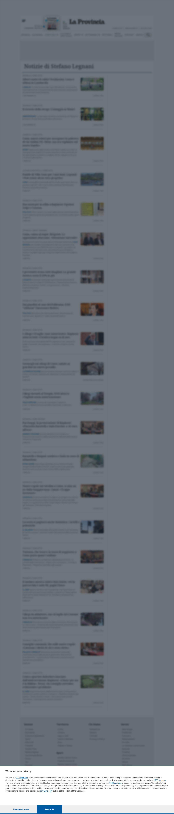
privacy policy (46, 791)
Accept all (49, 809)
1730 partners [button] (22, 777)
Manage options (21, 809)
